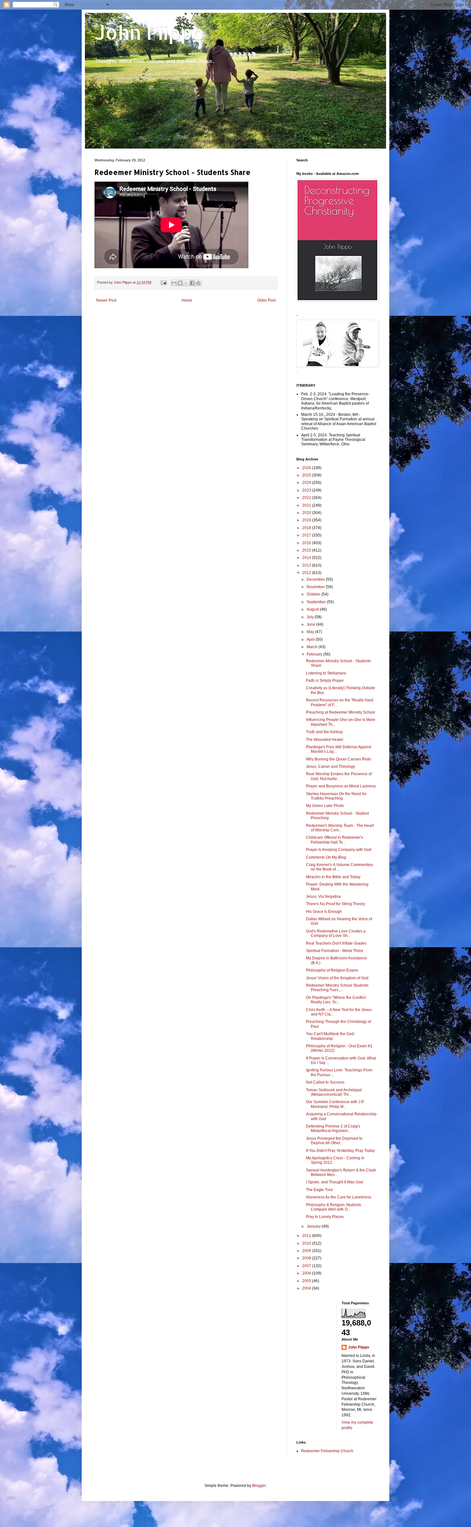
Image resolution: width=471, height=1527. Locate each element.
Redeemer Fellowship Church (327, 1451)
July (311, 617)
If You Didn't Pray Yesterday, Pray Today (340, 1150)
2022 (307, 497)
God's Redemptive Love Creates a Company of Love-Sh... (336, 933)
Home (187, 300)
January (314, 1226)
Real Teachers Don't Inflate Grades (336, 943)
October (314, 594)
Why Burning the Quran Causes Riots (338, 759)
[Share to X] (186, 283)
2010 (307, 1243)
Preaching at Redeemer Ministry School (340, 712)
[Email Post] (163, 282)
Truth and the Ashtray (324, 732)
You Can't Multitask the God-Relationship (330, 1036)
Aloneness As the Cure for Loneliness (338, 1197)
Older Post (266, 300)
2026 (307, 468)
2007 (307, 1266)
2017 (307, 535)
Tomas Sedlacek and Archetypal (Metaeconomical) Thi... (334, 1092)
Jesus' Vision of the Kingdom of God (337, 978)
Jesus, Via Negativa (323, 896)
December (316, 579)
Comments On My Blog (326, 857)
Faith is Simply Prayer (325, 680)
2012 (307, 572)
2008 (307, 1258)
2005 (307, 1281)
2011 (307, 1235)
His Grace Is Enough (324, 911)
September (317, 602)
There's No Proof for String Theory (335, 904)
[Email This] (174, 283)
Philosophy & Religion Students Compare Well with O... (333, 1207)
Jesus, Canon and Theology (330, 766)
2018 (307, 528)
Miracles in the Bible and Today (333, 877)
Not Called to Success (325, 1082)
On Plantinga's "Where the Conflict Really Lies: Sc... (336, 999)
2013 (307, 565)
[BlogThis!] (180, 283)
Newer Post (106, 300)
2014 (307, 557)
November (316, 587)
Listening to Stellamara (326, 673)
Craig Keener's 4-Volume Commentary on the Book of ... (339, 866)
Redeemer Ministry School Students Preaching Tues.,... (337, 987)
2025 (307, 475)
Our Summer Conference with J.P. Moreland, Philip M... (335, 1104)
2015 (307, 550)
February (315, 654)
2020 (307, 512)
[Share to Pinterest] (198, 283)
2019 (307, 520)
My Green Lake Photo (325, 805)
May (311, 632)
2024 (307, 482)
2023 (307, 490)
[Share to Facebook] (192, 283)
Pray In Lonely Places (325, 1216)
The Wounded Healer (324, 739)
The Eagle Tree (319, 1190)
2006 (307, 1273)
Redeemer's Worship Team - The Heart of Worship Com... (340, 827)
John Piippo (149, 32)
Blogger (259, 1485)
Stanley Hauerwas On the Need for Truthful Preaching (336, 796)
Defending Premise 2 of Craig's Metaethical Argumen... (333, 1128)
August (313, 609)
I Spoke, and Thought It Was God (334, 1182)
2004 (307, 1288)
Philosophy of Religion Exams (332, 970)
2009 (307, 1250)
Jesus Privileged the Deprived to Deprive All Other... (334, 1140)
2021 (307, 505)
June (311, 624)
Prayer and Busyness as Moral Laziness (341, 786)
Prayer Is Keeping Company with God (338, 849)
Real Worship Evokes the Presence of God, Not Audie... (339, 776)
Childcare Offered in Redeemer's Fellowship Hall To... (334, 839)
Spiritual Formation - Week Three (334, 950)
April (311, 639)
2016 (307, 543)
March (312, 647)
